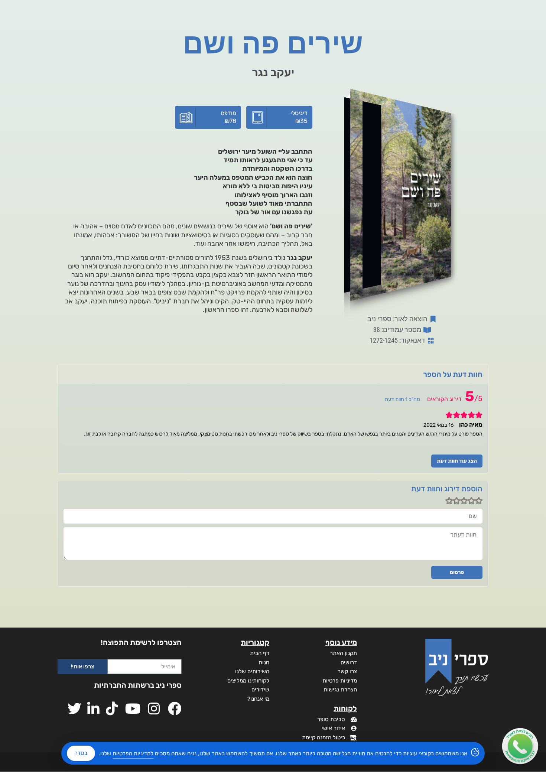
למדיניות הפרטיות (133, 753)
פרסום (457, 572)
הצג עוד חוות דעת (457, 461)
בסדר (81, 753)
